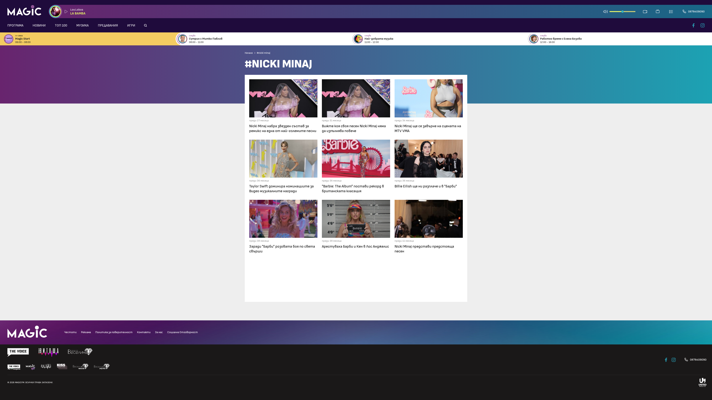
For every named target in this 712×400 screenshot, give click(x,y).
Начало (249, 53)
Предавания (108, 25)
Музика (82, 25)
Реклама (86, 332)
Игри (131, 25)
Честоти (70, 332)
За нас (159, 332)
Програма (15, 25)
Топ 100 (61, 25)
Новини (39, 25)
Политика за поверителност (114, 332)
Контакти (144, 332)
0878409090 (696, 11)
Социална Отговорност (182, 332)
